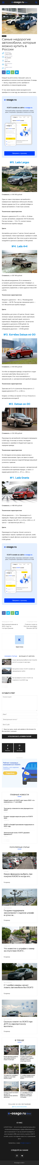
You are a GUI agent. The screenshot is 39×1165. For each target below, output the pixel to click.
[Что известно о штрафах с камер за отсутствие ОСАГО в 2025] (19, 935)
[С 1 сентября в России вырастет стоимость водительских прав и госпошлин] (27, 1086)
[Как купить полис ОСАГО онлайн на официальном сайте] (6, 671)
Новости (6, 804)
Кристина (19, 647)
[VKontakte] (22, 1156)
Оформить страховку (19, 153)
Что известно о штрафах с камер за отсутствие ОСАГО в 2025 (11, 1077)
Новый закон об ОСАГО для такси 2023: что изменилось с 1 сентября (19, 801)
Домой (4, 6)
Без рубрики (8, 908)
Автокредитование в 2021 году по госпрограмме (10, 626)
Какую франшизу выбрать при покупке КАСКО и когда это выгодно (11, 1058)
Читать (19, 744)
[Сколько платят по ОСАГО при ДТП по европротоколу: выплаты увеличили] (19, 1008)
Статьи (10, 6)
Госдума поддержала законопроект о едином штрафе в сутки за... (19, 912)
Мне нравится (7, 744)
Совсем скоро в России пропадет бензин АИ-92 (30, 626)
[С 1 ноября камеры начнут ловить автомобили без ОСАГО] (19, 971)
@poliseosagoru (19, 1107)
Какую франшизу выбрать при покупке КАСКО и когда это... (18, 875)
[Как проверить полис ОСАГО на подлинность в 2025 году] (6, 680)
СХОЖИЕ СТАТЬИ (10, 656)
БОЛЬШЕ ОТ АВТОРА (27, 656)
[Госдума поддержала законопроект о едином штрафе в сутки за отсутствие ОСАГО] (19, 897)
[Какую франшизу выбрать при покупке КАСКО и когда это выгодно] (6, 662)
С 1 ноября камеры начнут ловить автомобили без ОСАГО (18, 986)
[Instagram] (17, 1156)
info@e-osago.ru (25, 1143)
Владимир (7, 882)
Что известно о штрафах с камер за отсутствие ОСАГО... (19, 949)
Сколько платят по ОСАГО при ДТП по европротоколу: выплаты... (18, 1024)
